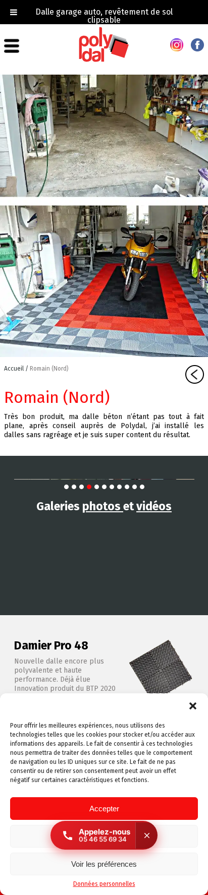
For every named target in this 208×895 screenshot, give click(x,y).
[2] (74, 487)
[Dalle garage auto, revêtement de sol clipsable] (104, 60)
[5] (96, 487)
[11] (142, 487)
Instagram (176, 44)
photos (102, 506)
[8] (119, 487)
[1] (66, 487)
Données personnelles (104, 883)
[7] (112, 487)
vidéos (154, 506)
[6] (104, 487)
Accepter (104, 808)
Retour (194, 374)
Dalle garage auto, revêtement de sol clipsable (104, 16)
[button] (193, 706)
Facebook (197, 44)
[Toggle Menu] (13, 12)
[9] (127, 487)
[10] (134, 487)
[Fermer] (146, 835)
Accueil (14, 368)
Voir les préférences (104, 864)
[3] (81, 487)
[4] (89, 487)
